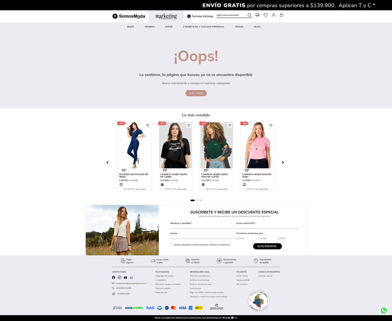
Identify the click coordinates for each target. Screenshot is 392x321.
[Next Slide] (283, 162)
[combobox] (234, 15)
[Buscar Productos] (250, 14)
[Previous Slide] (108, 162)
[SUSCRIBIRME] (267, 246)
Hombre (263, 238)
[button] (121, 184)
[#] (266, 15)
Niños (283, 238)
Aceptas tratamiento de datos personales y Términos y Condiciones (202, 244)
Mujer (241, 238)
